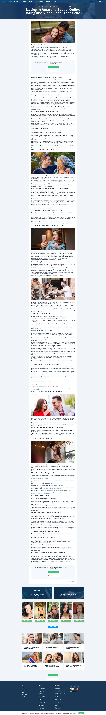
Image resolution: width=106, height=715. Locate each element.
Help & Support (25, 694)
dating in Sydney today (58, 480)
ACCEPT (81, 713)
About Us (23, 685)
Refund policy (24, 692)
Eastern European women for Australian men (52, 488)
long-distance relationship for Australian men (40, 493)
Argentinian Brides (58, 707)
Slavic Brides (41, 693)
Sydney (32, 206)
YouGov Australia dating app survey (54, 91)
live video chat (59, 218)
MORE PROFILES (53, 626)
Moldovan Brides (42, 690)
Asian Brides (57, 696)
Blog (55, 1)
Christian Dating (58, 699)
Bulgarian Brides (42, 704)
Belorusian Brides (42, 702)
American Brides (58, 704)
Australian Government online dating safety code (58, 376)
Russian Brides (41, 687)
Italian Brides (41, 707)
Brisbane (55, 207)
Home (36, 6)
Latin (30, 1)
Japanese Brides (58, 702)
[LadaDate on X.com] (75, 686)
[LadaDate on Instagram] (78, 686)
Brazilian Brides (41, 691)
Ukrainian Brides (42, 688)
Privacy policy (24, 690)
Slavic (24, 1)
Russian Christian (42, 696)
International (39, 1)
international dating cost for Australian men (61, 490)
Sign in (100, 1)
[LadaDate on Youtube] (71, 686)
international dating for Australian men (39, 478)
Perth (60, 207)
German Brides (41, 699)
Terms (23, 687)
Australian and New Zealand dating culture (64, 360)
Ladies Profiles (57, 687)
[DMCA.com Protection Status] (73, 692)
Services (48, 1)
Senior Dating (57, 690)
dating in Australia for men (38, 477)
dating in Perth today (59, 485)
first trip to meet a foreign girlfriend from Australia (61, 492)
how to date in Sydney (53, 483)
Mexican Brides (57, 705)
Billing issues (24, 689)
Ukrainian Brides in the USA (60, 693)
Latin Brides (57, 694)
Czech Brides (41, 694)
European (16, 1)
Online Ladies (57, 688)
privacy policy (72, 713)
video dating (33, 143)
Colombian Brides (58, 708)
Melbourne (38, 206)
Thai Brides (57, 700)
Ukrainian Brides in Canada (60, 691)
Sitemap (23, 696)
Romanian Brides (42, 700)
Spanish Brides (41, 708)
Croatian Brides (41, 705)
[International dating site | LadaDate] (7, 2)
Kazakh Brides (41, 697)
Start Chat (28, 620)
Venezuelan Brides (58, 710)
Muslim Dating (57, 697)
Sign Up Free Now (53, 66)
